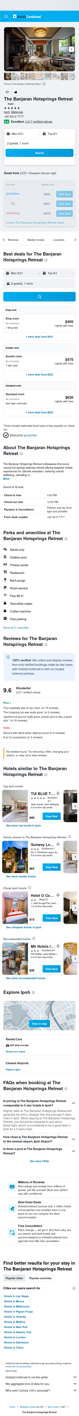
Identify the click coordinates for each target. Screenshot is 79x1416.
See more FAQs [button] (39, 1161)
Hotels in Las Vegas (16, 1296)
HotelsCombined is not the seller (27, 1377)
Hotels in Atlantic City (17, 1332)
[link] (23, 825)
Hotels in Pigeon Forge (18, 1311)
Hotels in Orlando (15, 1316)
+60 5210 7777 (14, 116)
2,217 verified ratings (38, 121)
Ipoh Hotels (53, 1406)
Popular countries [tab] (40, 1278)
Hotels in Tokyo (14, 1347)
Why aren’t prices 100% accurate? (28, 1390)
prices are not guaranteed (18, 1366)
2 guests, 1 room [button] (18, 143)
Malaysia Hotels (28, 1406)
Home (12, 1406)
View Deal (52, 816)
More (6, 478)
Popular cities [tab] (14, 1278)
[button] (6, 16)
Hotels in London (15, 1337)
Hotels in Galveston (16, 1342)
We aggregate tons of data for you (27, 1384)
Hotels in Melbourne (16, 1306)
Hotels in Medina (14, 1322)
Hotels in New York (16, 1327)
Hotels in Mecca (14, 1301)
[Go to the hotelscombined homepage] (26, 16)
